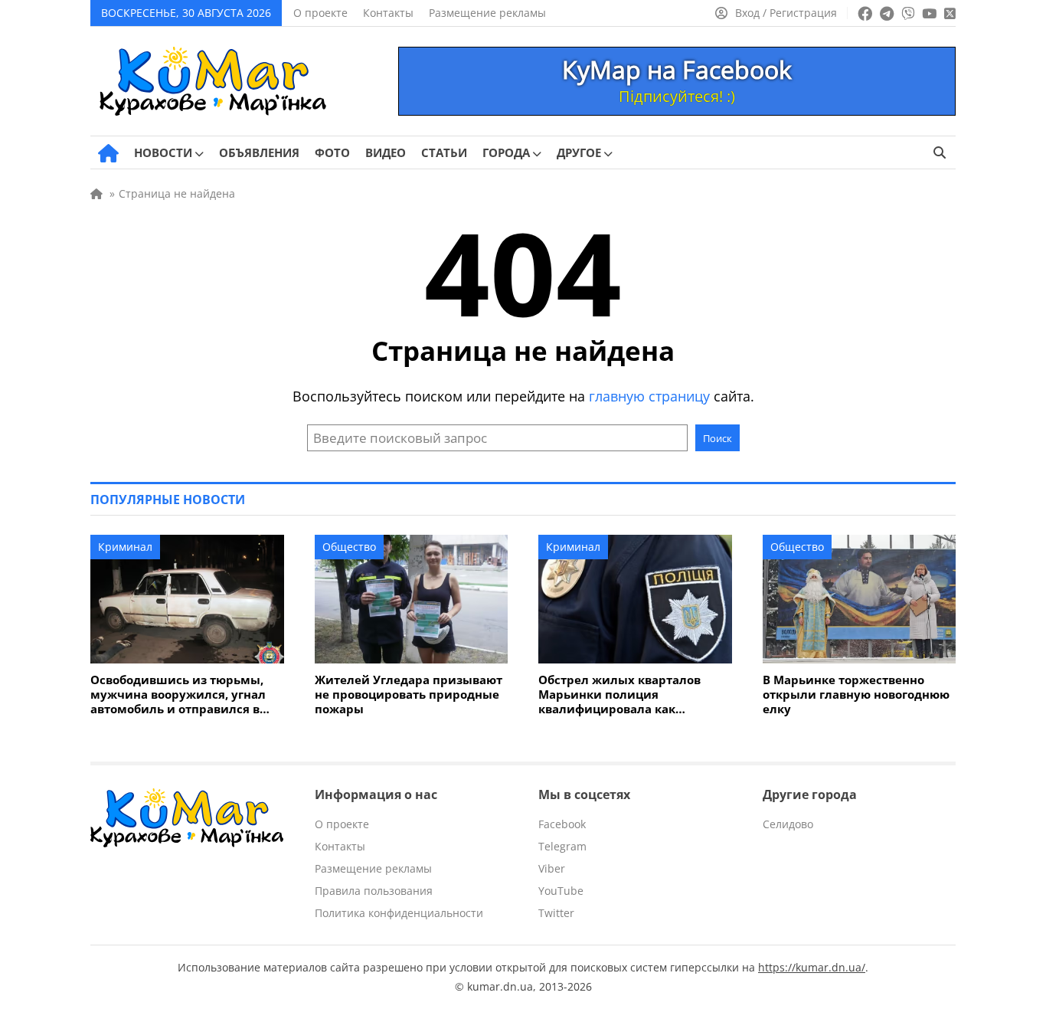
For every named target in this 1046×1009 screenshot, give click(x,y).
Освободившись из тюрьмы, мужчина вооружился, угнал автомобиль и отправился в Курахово (178, 694)
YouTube (560, 890)
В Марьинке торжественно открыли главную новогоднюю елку (856, 694)
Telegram (562, 846)
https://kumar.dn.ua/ (811, 967)
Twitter (556, 913)
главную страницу (649, 396)
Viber (551, 868)
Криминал (125, 546)
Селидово (788, 824)
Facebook (562, 824)
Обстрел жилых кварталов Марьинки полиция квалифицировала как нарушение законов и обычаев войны (632, 694)
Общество (349, 546)
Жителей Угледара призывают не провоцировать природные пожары (408, 694)
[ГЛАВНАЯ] (108, 153)
